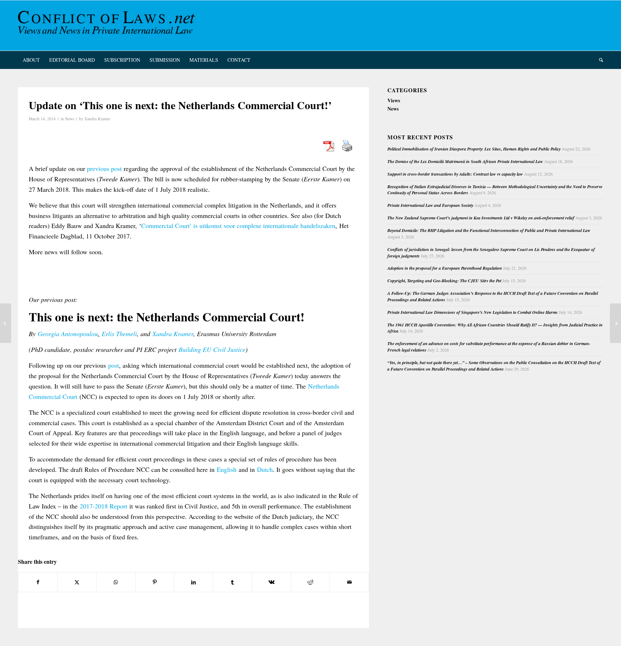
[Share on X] (77, 582)
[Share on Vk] (271, 582)
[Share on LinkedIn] (193, 582)
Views (393, 100)
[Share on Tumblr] (232, 582)
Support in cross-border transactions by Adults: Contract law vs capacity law (455, 174)
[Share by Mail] (349, 582)
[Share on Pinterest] (154, 582)
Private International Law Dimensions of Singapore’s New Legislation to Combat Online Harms (472, 312)
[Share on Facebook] (37, 582)
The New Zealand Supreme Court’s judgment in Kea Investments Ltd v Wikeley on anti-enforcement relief (480, 218)
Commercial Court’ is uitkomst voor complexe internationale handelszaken (238, 225)
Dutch (265, 469)
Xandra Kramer (97, 118)
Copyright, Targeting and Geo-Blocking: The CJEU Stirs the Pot (444, 281)
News (69, 118)
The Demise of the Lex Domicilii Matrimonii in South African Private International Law (465, 161)
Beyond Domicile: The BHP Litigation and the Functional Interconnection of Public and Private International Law (488, 230)
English (226, 469)
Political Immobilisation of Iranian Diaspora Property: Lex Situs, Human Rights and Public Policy (474, 149)
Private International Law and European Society (430, 205)
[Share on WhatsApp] (116, 582)
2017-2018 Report (103, 506)
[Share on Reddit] (310, 582)
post (113, 365)
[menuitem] (31, 60)
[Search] (598, 60)
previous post (104, 168)
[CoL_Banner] (108, 25)
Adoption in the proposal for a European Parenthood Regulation (444, 268)
